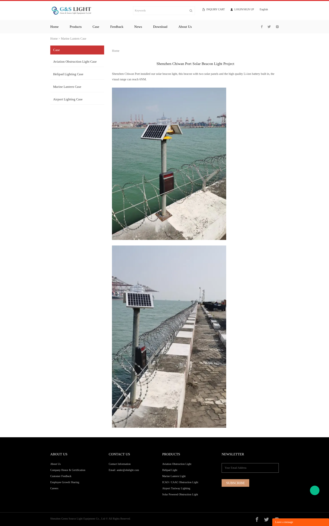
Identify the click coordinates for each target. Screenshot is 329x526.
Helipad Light (169, 470)
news (138, 27)
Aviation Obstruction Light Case (75, 61)
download (160, 27)
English (264, 9)
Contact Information (120, 464)
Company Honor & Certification (67, 470)
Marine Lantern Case (73, 38)
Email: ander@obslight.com (124, 470)
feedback (116, 27)
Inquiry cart (215, 9)
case (96, 27)
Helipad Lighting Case (68, 74)
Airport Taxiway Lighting (176, 488)
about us (185, 27)
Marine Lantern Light (174, 476)
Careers (54, 488)
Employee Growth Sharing (64, 482)
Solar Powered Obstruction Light (180, 494)
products (76, 27)
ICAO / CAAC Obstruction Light (180, 482)
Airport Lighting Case (68, 99)
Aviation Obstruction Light (176, 464)
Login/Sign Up (244, 9)
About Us (55, 464)
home (54, 27)
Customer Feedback (60, 476)
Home (54, 38)
